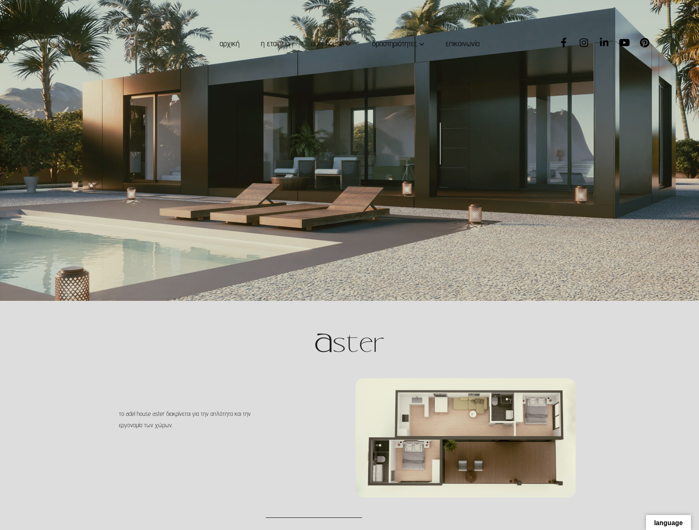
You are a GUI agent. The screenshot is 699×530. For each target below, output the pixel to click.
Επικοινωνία (463, 43)
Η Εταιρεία (275, 43)
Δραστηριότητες (394, 43)
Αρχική (229, 43)
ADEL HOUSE (327, 43)
